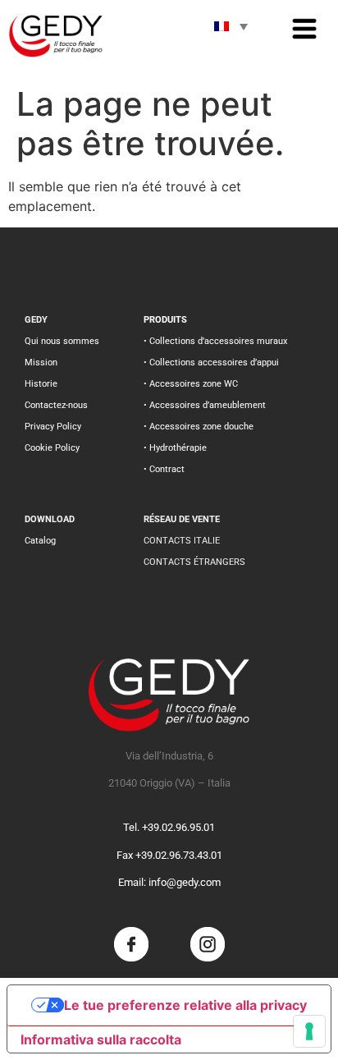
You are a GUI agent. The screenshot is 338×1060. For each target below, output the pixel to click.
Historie (41, 384)
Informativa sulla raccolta (101, 1039)
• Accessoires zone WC (191, 384)
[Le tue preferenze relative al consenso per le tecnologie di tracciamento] (309, 1031)
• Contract (164, 469)
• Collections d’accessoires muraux (215, 341)
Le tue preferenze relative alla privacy (185, 1005)
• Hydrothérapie (175, 448)
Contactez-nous (56, 405)
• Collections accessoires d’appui (211, 362)
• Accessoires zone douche (199, 426)
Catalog (40, 540)
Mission (41, 362)
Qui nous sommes (62, 341)
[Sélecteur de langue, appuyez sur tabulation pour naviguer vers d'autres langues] (230, 26)
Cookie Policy (52, 448)
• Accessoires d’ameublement (205, 405)
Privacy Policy (53, 426)
